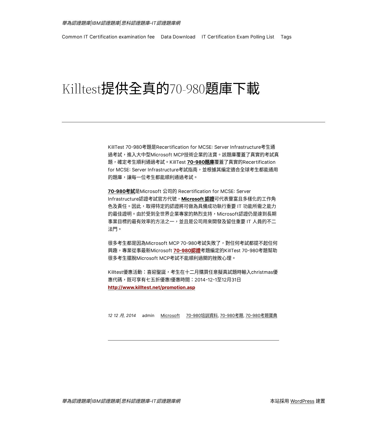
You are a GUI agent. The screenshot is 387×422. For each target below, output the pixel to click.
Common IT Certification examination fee (108, 36)
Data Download (178, 36)
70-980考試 (121, 191)
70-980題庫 (200, 162)
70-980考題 (231, 315)
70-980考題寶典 (261, 315)
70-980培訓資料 (202, 315)
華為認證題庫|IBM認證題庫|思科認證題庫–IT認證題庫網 (121, 23)
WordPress (302, 401)
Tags (286, 36)
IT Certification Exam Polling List (238, 36)
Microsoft (170, 315)
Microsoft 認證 (197, 199)
